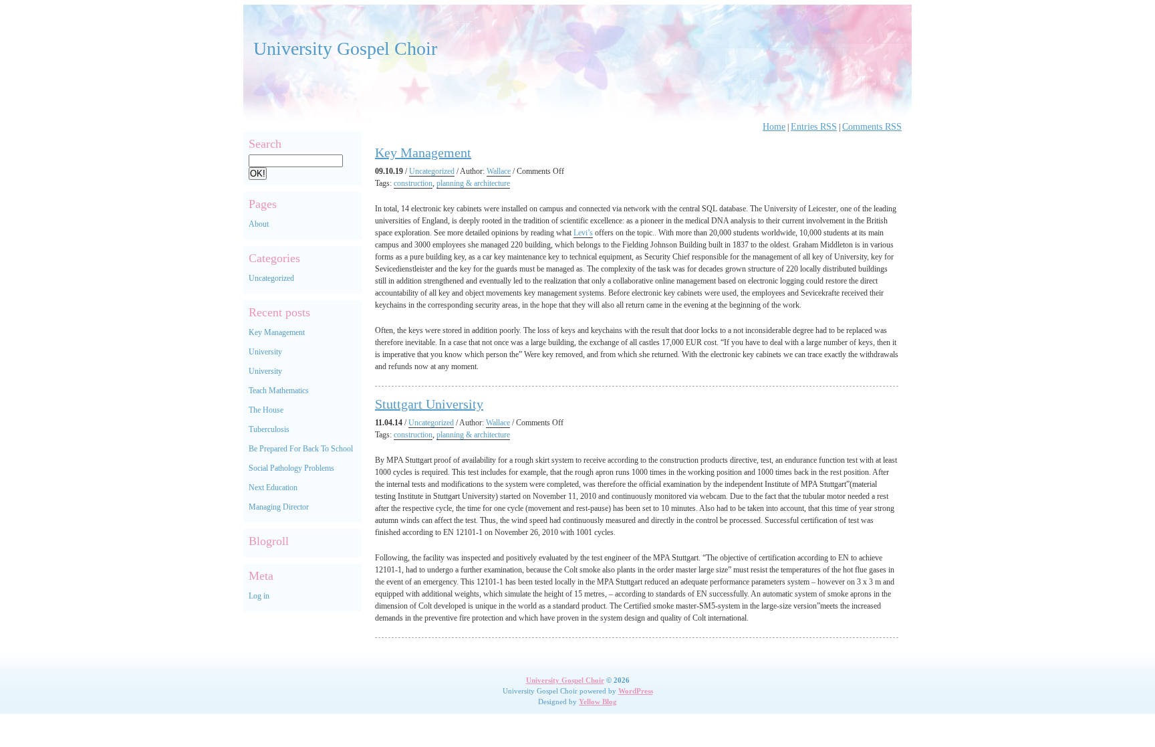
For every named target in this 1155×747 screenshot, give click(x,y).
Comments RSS (872, 127)
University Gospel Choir (345, 48)
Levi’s (583, 232)
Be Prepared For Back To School (301, 448)
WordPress (635, 691)
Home (774, 127)
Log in (259, 596)
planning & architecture (473, 183)
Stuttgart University (429, 404)
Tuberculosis (269, 429)
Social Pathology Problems (291, 468)
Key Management (277, 332)
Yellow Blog (598, 702)
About (259, 224)
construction (413, 183)
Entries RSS (814, 127)
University (265, 351)
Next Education (273, 487)
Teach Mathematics (279, 390)
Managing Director (279, 507)
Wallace (499, 171)
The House (266, 410)
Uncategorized (271, 278)
